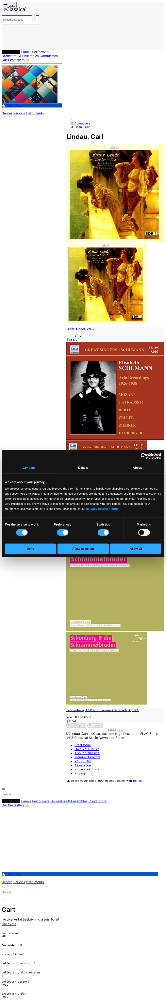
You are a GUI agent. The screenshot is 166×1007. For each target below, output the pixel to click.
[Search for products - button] (34, 17)
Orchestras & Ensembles (20, 56)
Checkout (9, 924)
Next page (95, 725)
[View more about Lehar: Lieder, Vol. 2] (115, 240)
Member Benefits (87, 757)
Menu (11, 5)
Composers (11, 52)
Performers (40, 52)
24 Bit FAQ (82, 761)
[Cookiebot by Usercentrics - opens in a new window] (143, 456)
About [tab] (137, 467)
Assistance (82, 765)
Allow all (136, 548)
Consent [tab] (29, 467)
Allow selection (83, 548)
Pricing (79, 773)
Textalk (137, 780)
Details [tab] (83, 467)
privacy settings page (102, 508)
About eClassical (87, 753)
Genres (7, 113)
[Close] (3, 789)
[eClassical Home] (33, 10)
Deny (30, 548)
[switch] (62, 532)
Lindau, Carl (82, 127)
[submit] (32, 893)
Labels (26, 52)
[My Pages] (7, 43)
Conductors (49, 56)
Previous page (76, 725)
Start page (82, 745)
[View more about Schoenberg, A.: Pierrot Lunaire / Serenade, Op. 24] (115, 630)
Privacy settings (86, 769)
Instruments (35, 113)
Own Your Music (86, 749)
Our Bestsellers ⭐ (16, 60)
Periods (19, 113)
